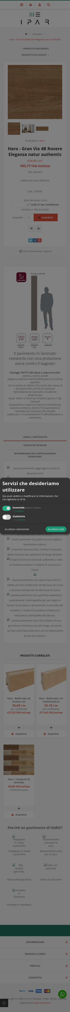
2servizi (18, 511)
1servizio (19, 519)
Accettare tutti (56, 529)
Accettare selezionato (17, 529)
